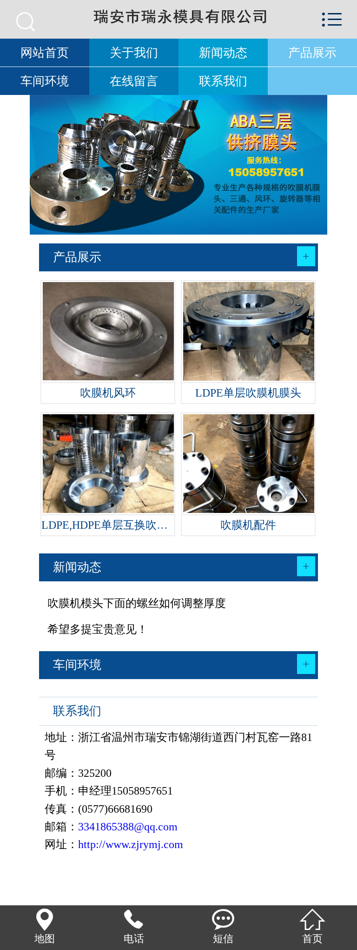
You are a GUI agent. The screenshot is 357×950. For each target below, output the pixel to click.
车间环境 (44, 81)
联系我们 (223, 81)
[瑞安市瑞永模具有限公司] (178, 18)
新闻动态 (223, 53)
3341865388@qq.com (128, 827)
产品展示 (312, 53)
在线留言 (134, 81)
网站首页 (44, 53)
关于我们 (134, 53)
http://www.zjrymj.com (130, 844)
